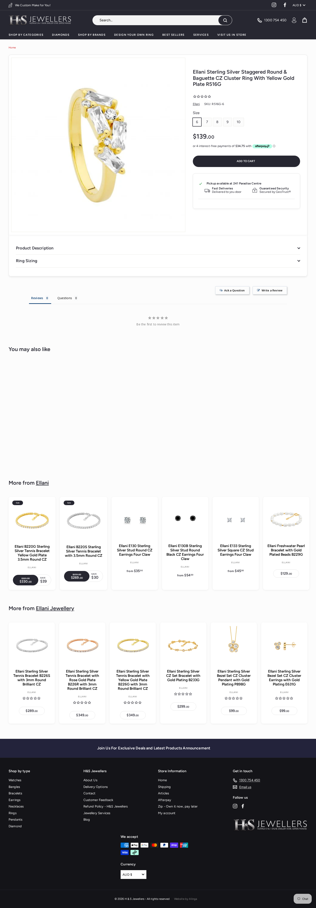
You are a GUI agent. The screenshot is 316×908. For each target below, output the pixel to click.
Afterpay (164, 800)
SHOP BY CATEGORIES (26, 34)
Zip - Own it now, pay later (178, 806)
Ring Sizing (26, 260)
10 (238, 122)
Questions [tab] (64, 298)
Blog (86, 819)
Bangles (14, 787)
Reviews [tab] (37, 298)
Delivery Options (95, 787)
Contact (89, 793)
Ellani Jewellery (55, 608)
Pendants (15, 819)
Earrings (14, 800)
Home (12, 47)
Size (196, 113)
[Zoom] (98, 145)
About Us (90, 780)
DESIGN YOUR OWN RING (134, 34)
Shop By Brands (92, 34)
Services (201, 34)
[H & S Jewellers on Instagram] (235, 805)
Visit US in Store (231, 34)
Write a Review (272, 290)
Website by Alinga (185, 898)
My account (167, 813)
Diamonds (60, 34)
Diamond (15, 826)
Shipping (164, 787)
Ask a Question (234, 290)
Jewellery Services (96, 813)
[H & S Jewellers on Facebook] (243, 805)
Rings (13, 813)
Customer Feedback (98, 800)
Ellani (196, 104)
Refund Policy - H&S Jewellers (105, 806)
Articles (163, 793)
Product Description (35, 248)
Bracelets (15, 793)
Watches (15, 780)
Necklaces (16, 806)
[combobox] (162, 20)
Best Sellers (173, 34)
